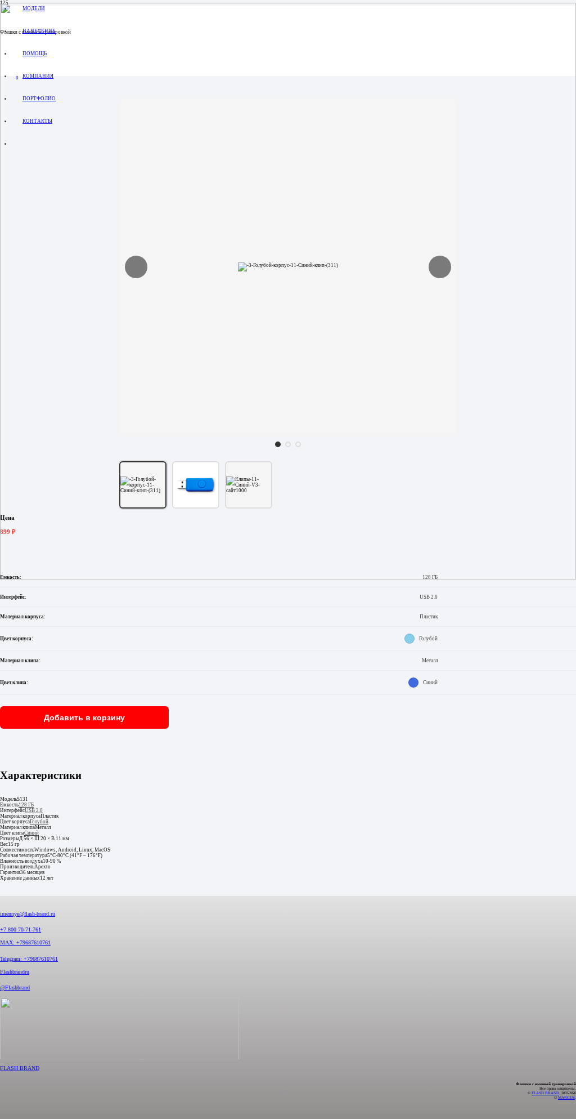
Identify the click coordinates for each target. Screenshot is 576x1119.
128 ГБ (26, 805)
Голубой (39, 821)
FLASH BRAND (19, 1068)
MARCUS (566, 1097)
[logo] (288, 578)
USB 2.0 (34, 810)
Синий (31, 833)
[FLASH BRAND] (288, 1031)
